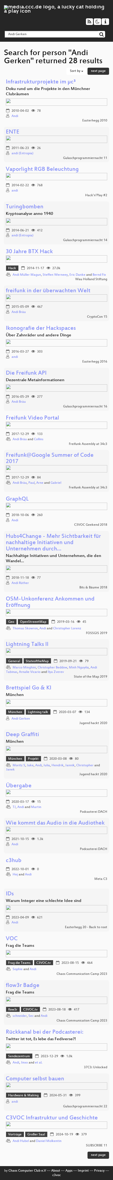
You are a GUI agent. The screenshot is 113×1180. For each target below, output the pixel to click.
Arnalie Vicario (29, 672)
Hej (15, 874)
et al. (38, 1063)
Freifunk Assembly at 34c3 (88, 444)
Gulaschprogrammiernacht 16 (85, 406)
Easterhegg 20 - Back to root (86, 927)
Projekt (33, 759)
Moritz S (19, 765)
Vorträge (15, 1134)
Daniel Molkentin (48, 1141)
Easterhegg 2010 (94, 121)
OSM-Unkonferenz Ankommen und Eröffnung (50, 602)
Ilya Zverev (56, 672)
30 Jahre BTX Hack (29, 252)
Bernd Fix (99, 275)
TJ (14, 807)
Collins (38, 439)
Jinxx (24, 1063)
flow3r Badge (22, 985)
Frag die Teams (19, 963)
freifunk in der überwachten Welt (48, 291)
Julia (46, 765)
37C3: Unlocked (95, 1067)
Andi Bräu (19, 312)
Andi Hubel (21, 1141)
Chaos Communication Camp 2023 (81, 974)
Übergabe (19, 786)
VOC (12, 939)
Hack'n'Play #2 (96, 195)
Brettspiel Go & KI (28, 688)
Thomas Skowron (25, 628)
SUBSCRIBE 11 (96, 1145)
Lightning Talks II (27, 644)
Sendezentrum (19, 1056)
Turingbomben (24, 207)
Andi (15, 116)
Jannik (70, 765)
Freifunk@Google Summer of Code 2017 (50, 458)
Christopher (85, 765)
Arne (39, 483)
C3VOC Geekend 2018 (90, 525)
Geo (11, 622)
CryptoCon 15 (97, 317)
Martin (36, 807)
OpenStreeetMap (33, 622)
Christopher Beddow (52, 667)
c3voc (56, 1175)
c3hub (14, 861)
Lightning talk (38, 712)
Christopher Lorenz (67, 628)
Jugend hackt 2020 (93, 723)
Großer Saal (36, 1134)
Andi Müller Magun (27, 275)
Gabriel (55, 483)
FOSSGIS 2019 (96, 633)
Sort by (75, 71)
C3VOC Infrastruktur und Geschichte (52, 1118)
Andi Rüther (20, 583)
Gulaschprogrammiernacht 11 (85, 158)
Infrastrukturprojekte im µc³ (41, 82)
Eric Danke (77, 275)
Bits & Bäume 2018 (93, 587)
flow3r (12, 1010)
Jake (30, 765)
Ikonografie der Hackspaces (41, 328)
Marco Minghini (24, 667)
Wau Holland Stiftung (91, 279)
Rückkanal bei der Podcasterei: (44, 1032)
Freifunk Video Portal (32, 418)
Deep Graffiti (22, 735)
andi (15, 191)
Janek (10, 770)
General (14, 661)
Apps (69, 1171)
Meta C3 (100, 879)
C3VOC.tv (43, 963)
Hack (12, 268)
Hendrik (58, 765)
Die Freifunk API (26, 373)
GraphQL (17, 499)
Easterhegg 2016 (94, 362)
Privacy (99, 1171)
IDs (10, 894)
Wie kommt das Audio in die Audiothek (55, 823)
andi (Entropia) (22, 153)
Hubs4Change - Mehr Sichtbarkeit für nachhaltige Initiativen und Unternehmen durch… (53, 542)
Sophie (18, 969)
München (15, 712)
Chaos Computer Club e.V (27, 1171)
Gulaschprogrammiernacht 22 (85, 1106)
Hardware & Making (23, 1095)
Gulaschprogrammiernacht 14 (85, 240)
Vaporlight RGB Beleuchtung (42, 169)
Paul (31, 483)
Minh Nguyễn (79, 667)
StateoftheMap (37, 661)
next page (98, 71)
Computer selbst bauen (35, 1079)
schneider (20, 1016)
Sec (31, 1016)
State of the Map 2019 (90, 677)
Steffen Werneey (55, 275)
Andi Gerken (21, 719)
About (55, 1171)
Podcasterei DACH (93, 812)
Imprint (83, 1171)
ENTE (12, 132)
